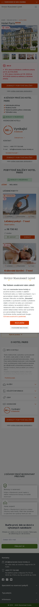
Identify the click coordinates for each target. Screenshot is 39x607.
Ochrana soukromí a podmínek (14, 316)
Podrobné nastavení (20, 328)
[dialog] (19, 303)
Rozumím (19, 323)
